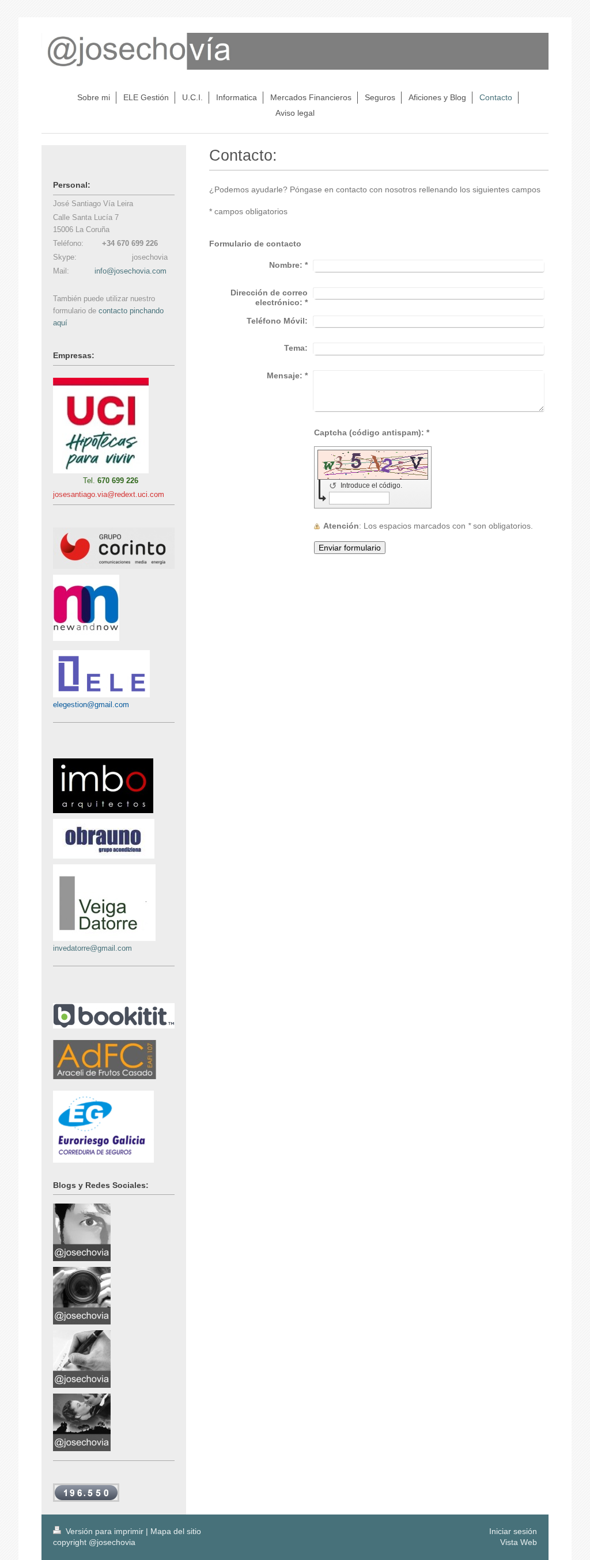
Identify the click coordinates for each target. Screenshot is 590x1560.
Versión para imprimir (104, 1531)
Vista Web (518, 1542)
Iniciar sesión (513, 1531)
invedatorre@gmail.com (92, 948)
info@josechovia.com (130, 271)
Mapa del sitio (175, 1531)
